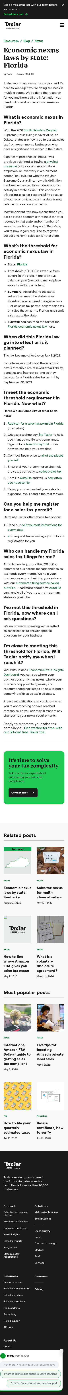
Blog (26, 41)
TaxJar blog (10, 1314)
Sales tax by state (13, 1294)
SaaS (37, 1256)
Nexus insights (12, 1234)
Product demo (12, 1307)
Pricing (39, 1289)
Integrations (10, 1247)
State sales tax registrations (12, 1255)
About (7, 1346)
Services (39, 1262)
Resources (11, 41)
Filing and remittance (15, 1227)
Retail (6, 1037)
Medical (39, 1249)
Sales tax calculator (14, 1301)
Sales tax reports (13, 1240)
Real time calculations (16, 1221)
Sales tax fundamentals (16, 1288)
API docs (8, 1327)
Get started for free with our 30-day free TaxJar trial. (33, 730)
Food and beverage (45, 1243)
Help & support (12, 1320)
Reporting (42, 1115)
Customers (41, 1276)
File (5, 1115)
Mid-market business (46, 1212)
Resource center (13, 1281)
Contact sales (19, 792)
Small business (43, 1218)
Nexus (38, 41)
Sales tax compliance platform (15, 1213)
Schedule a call (13, 14)
